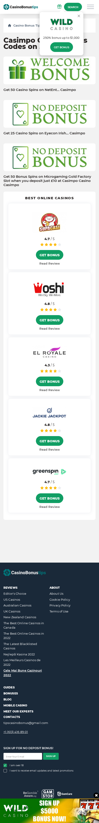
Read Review (49, 263)
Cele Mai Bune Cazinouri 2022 (22, 673)
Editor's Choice (14, 593)
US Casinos (11, 599)
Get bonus (61, 47)
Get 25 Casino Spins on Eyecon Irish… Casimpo (44, 133)
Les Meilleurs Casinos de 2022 (22, 662)
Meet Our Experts (18, 711)
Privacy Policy (60, 605)
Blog (7, 699)
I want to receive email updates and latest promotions (41, 770)
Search (73, 7)
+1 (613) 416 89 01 (15, 732)
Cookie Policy (60, 599)
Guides (9, 687)
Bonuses (10, 693)
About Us (56, 593)
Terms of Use (59, 611)
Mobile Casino (15, 705)
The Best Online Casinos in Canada (23, 625)
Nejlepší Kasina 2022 (19, 654)
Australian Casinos (17, 605)
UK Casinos (11, 611)
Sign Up (51, 756)
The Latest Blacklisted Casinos (20, 646)
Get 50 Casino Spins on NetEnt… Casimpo (39, 90)
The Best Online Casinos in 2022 (23, 636)
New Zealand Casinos (19, 617)
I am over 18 (16, 765)
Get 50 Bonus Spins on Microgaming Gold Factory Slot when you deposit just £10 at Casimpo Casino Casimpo (47, 181)
